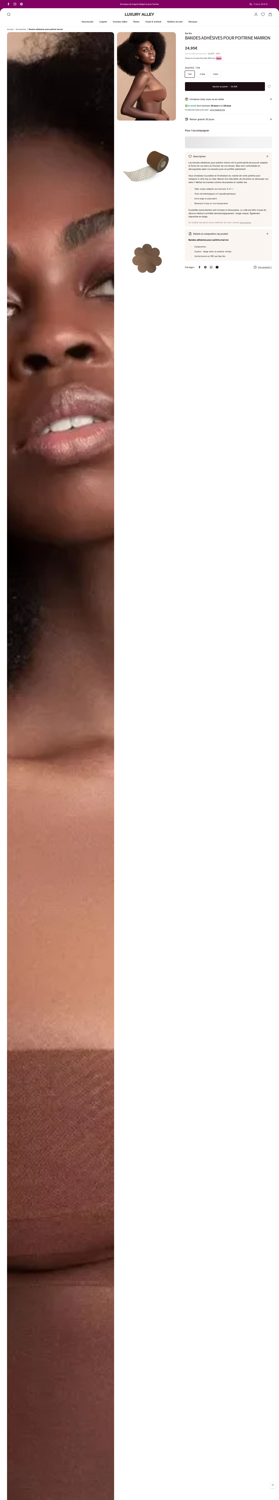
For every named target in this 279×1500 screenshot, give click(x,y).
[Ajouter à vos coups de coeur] (269, 86)
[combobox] (261, 4)
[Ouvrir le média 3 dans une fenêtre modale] (146, 167)
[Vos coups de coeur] (263, 14)
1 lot (190, 74)
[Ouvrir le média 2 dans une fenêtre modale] (146, 76)
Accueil (10, 29)
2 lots (202, 74)
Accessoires (21, 29)
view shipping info (217, 110)
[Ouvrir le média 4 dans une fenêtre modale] (146, 259)
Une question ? (265, 267)
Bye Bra (188, 33)
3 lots (215, 74)
